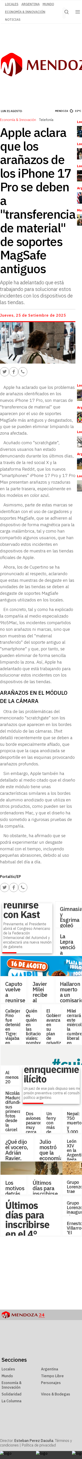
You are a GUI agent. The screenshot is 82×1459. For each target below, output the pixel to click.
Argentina (30, 4)
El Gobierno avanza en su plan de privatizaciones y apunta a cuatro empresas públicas (61, 1040)
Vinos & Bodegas (55, 1394)
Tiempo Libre (52, 1376)
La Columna (11, 1401)
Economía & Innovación (25, 12)
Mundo (48, 4)
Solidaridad (11, 1394)
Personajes (51, 1382)
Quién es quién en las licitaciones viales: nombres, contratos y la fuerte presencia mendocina (37, 1038)
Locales (11, 4)
